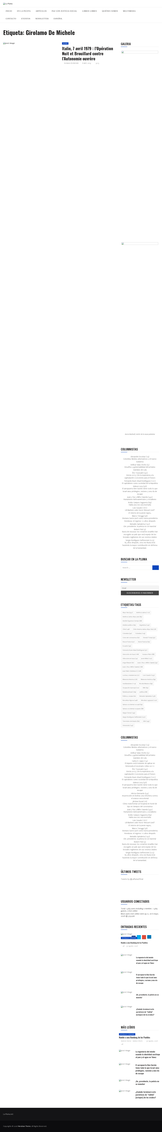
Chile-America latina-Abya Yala (144, 629)
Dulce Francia (144, 642)
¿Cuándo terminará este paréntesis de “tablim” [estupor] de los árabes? (145, 1012)
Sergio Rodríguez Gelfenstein (134, 717)
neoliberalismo (129, 683)
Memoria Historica (130, 679)
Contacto (11, 19)
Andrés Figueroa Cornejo (132, 621)
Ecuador (127, 646)
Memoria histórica (148, 679)
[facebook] (24, 44)
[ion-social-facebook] (125, 890)
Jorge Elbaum (128, 663)
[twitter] (29, 44)
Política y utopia (129, 696)
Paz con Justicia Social (64, 11)
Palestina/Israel (129, 692)
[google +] (35, 44)
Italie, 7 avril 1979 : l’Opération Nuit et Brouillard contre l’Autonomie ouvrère (87, 53)
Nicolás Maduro (145, 683)
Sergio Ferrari (129, 713)
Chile (126, 629)
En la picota (24, 11)
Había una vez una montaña (140, 505)
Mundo (65, 43)
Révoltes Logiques (149, 700)
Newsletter (42, 19)
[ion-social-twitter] (130, 890)
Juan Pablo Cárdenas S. (132, 671)
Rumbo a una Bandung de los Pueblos (134, 942)
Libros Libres (89, 11)
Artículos (41, 11)
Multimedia (129, 11)
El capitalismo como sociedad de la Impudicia (140, 483)
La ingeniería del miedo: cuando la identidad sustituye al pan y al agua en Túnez (147, 960)
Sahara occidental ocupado (133, 709)
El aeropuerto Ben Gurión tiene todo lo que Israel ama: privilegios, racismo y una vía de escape (139, 491)
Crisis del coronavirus (131, 637)
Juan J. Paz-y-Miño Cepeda (147, 663)
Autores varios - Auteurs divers (132, 1041)
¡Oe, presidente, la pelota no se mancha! (140, 526)
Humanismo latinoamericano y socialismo (140, 499)
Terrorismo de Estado (131, 721)
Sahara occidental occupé (132, 704)
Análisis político (129, 625)
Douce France (128, 642)
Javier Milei (146, 658)
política (143, 692)
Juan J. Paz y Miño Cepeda (133, 667)
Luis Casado (149, 675)
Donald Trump (149, 637)
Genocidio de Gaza (131, 654)
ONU (145, 688)
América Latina (143, 612)
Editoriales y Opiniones (129, 938)
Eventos (25, 19)
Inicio (9, 11)
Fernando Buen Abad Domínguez (135, 650)
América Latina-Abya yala (132, 617)
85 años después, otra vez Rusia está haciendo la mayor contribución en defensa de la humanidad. (139, 545)
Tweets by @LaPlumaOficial (132, 879)
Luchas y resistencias (131, 675)
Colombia (127, 633)
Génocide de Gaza (130, 658)
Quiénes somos (110, 11)
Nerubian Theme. (25, 1126)
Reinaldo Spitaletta (147, 696)
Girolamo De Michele (71, 63)
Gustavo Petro (148, 654)
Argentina (144, 625)
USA (146, 721)
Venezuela (128, 725)
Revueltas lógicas (130, 700)
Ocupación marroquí (131, 688)
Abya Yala (128, 612)
